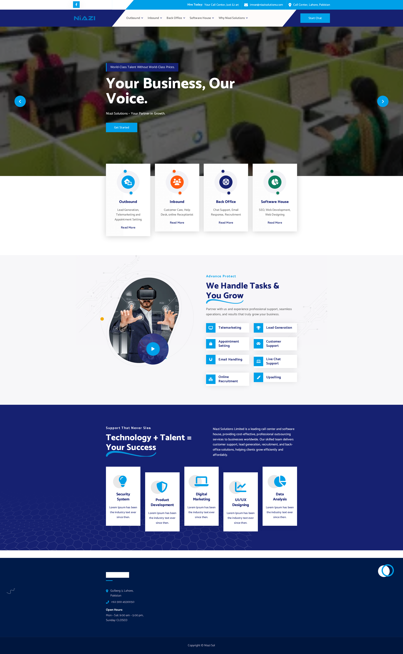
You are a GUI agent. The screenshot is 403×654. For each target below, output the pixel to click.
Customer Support (273, 344)
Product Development (162, 502)
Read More (128, 227)
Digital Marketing (201, 496)
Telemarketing (230, 328)
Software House (200, 18)
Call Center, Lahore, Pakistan (311, 5)
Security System (123, 496)
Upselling (273, 377)
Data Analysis (280, 496)
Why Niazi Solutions (232, 18)
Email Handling (230, 359)
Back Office (174, 18)
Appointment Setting (229, 344)
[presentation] (20, 101)
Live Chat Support (273, 361)
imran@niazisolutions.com (266, 5)
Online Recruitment (228, 379)
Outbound (133, 18)
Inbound (153, 18)
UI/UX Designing (240, 502)
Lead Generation (279, 328)
